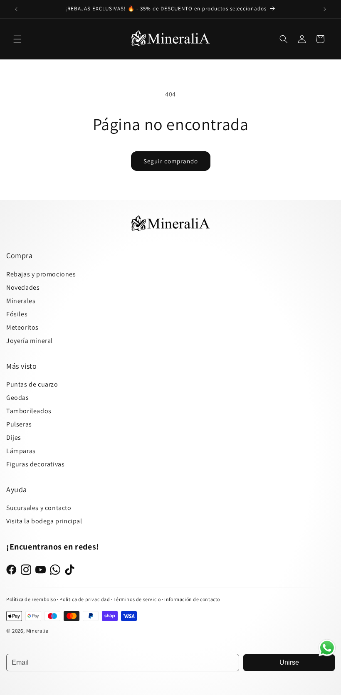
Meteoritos (22, 327)
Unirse (289, 662)
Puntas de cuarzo (32, 384)
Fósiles (16, 314)
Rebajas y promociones (41, 274)
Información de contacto (192, 599)
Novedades (23, 287)
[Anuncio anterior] (16, 9)
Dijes (13, 437)
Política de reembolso (31, 599)
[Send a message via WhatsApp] (327, 648)
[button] (17, 39)
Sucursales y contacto (39, 507)
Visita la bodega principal (44, 521)
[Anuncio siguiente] (325, 9)
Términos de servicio (137, 599)
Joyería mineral (29, 340)
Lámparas (21, 450)
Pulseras (19, 424)
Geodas (17, 397)
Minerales (20, 300)
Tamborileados (29, 411)
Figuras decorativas (35, 464)
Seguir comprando (170, 161)
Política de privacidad (85, 599)
